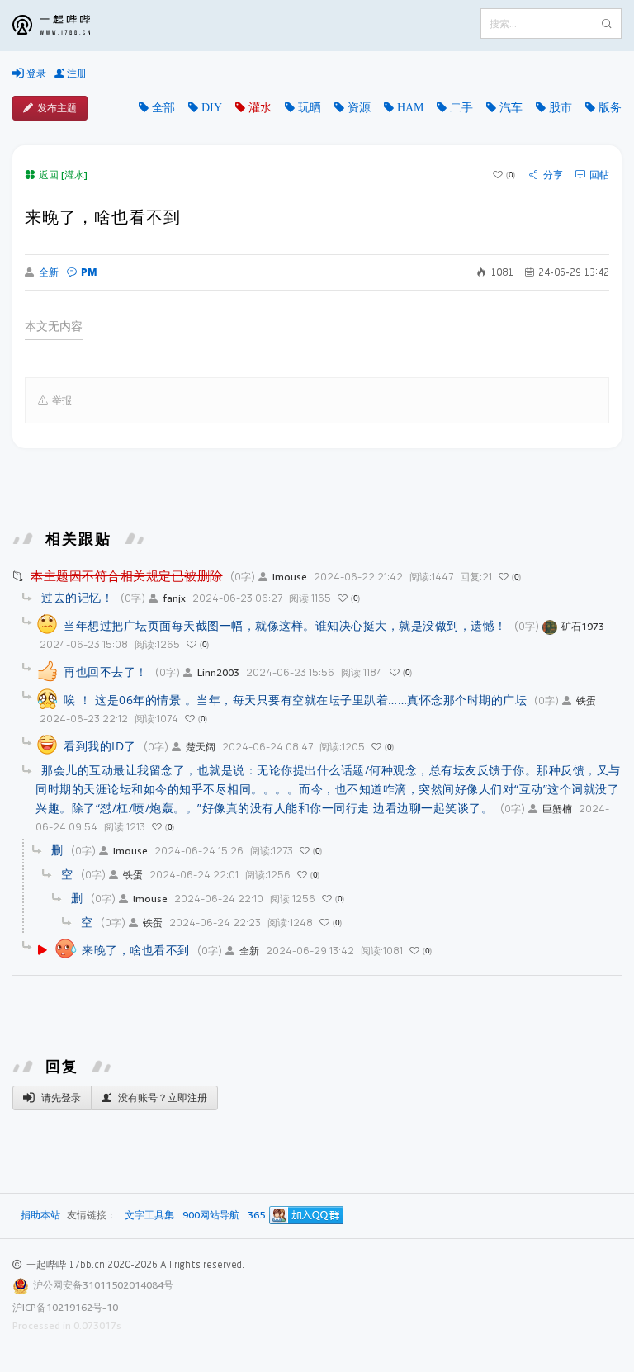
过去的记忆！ (77, 597)
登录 (35, 73)
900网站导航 (210, 1215)
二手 (461, 107)
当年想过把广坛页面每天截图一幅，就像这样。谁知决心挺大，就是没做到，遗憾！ (285, 625)
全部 (163, 107)
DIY (211, 107)
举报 (62, 400)
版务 (610, 107)
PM (89, 272)
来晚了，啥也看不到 (136, 950)
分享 (553, 175)
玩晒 (309, 107)
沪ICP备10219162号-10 (65, 1307)
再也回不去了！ (106, 671)
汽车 (511, 107)
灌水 (260, 107)
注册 (75, 73)
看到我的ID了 (100, 746)
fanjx (174, 598)
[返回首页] (63, 25)
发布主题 (57, 108)
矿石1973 (582, 626)
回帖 (599, 175)
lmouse (289, 576)
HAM (410, 107)
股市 (560, 107)
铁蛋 (586, 700)
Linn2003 (218, 672)
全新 (49, 272)
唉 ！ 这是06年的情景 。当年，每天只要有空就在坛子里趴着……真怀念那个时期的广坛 (295, 699)
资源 (359, 107)
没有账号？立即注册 (161, 1097)
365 (256, 1215)
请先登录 (60, 1097)
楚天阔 (200, 746)
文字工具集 (149, 1215)
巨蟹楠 (557, 808)
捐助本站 (40, 1215)
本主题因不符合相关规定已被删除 (127, 575)
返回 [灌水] (63, 174)
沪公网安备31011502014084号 (103, 1285)
